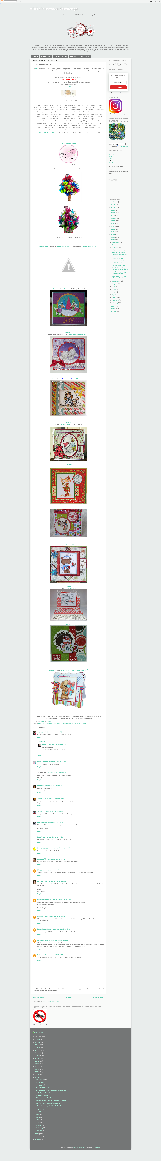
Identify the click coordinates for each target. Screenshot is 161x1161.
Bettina (68, 543)
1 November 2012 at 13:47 (56, 761)
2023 (113, 210)
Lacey (53, 379)
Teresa (39, 811)
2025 (113, 204)
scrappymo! (41, 940)
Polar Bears (71, 588)
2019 (113, 221)
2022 (113, 213)
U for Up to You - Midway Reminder (119, 259)
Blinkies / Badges (60, 56)
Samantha (43, 246)
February (115, 300)
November (116, 245)
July (114, 286)
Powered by (115, 93)
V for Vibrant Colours (60, 723)
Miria (37, 69)
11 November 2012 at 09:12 (55, 916)
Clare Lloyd (41, 761)
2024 (113, 207)
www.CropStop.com (46, 132)
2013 (113, 237)
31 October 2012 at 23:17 (54, 732)
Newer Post (38, 997)
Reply (39, 737)
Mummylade (112, 155)
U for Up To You (117, 262)
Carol (110, 158)
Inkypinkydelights (43, 929)
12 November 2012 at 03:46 (57, 940)
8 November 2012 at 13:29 (60, 848)
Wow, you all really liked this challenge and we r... (119, 254)
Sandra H (40, 732)
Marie (110, 156)
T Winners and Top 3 (119, 265)
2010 (113, 309)
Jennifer (40, 881)
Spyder (40, 798)
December (116, 242)
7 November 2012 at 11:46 (56, 822)
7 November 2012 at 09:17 (53, 811)
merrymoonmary (79, 1147)
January (115, 303)
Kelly (69, 586)
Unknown (40, 916)
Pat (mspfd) (41, 859)
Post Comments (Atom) (51, 1001)
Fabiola (111, 162)
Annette (52, 670)
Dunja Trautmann (43, 899)
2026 (113, 202)
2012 (113, 240)
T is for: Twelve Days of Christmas (119, 272)
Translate (124, 146)
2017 (113, 226)
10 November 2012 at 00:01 (55, 870)
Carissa (68, 465)
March (114, 297)
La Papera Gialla (43, 848)
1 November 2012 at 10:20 (57, 744)
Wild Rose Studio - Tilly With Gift (74, 670)
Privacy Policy (85, 56)
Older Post (98, 997)
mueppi (40, 785)
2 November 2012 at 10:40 (53, 785)
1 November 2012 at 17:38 (56, 772)
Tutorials (73, 56)
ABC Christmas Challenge (54, 9)
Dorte (68, 422)
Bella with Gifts (65, 424)
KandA (39, 837)
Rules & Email (46, 56)
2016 (113, 229)
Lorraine (68, 332)
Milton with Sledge (89, 246)
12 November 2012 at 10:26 (55, 955)
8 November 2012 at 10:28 (53, 837)
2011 (113, 306)
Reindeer (67, 289)
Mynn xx (40, 870)
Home (35, 56)
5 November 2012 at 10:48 (53, 798)
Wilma (68, 624)
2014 (113, 234)
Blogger (97, 1147)
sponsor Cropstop (45, 723)
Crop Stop (68, 86)
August (115, 284)
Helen (55, 289)
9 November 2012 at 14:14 (56, 859)
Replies (42, 741)
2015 (113, 232)
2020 (113, 218)
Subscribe (118, 87)
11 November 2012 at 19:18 (60, 929)
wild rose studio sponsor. (77, 723)
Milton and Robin (71, 545)
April (114, 294)
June (114, 289)
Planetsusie (41, 822)
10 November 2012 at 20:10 (61, 899)
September (116, 281)
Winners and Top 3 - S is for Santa (119, 277)
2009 (113, 311)
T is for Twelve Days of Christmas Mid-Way (120, 268)
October (115, 247)
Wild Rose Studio (68, 143)
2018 (113, 223)
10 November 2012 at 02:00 (55, 881)
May (114, 292)
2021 (113, 215)
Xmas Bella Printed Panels (78, 334)
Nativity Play (81, 379)
